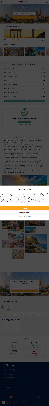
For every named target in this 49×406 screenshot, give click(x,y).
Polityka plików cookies (24, 216)
